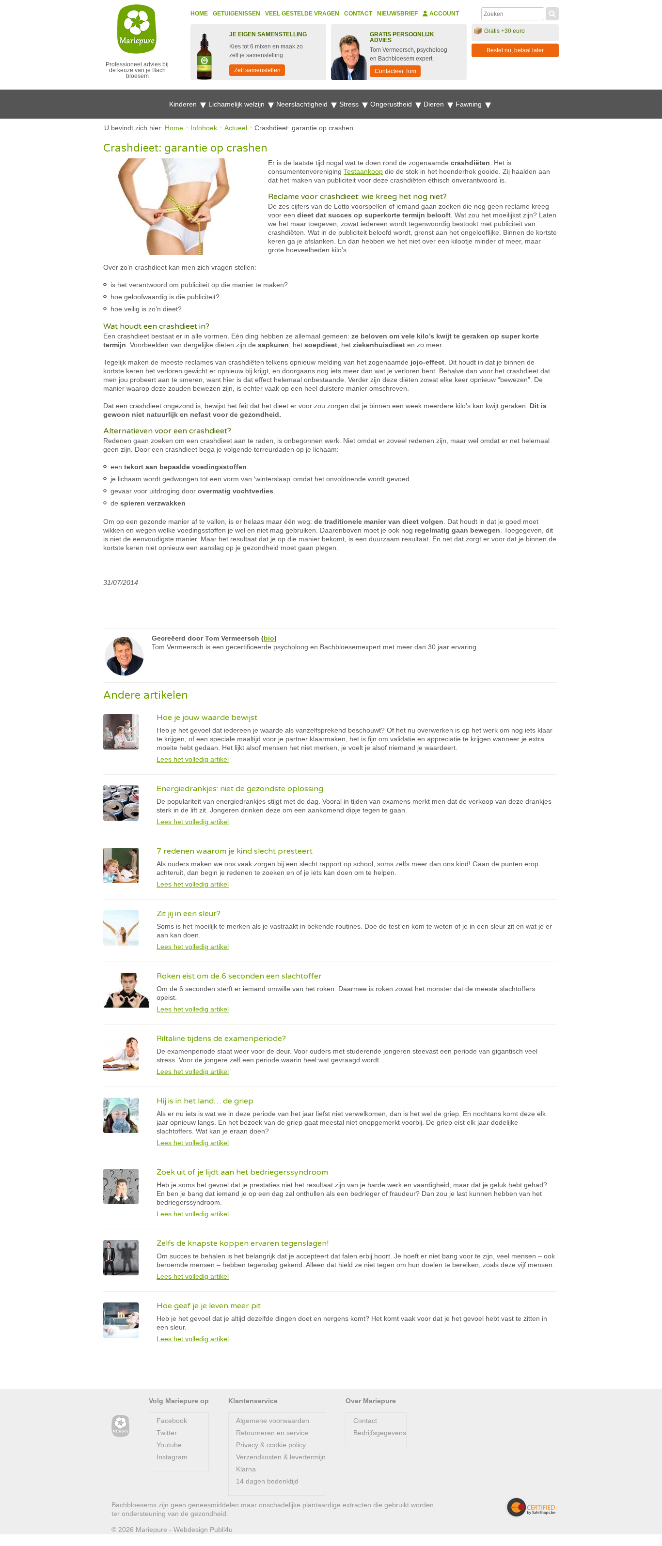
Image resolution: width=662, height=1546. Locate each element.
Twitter (167, 1433)
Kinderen (184, 104)
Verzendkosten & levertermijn (281, 1457)
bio (269, 638)
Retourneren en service (272, 1433)
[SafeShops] (530, 1507)
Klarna (246, 1469)
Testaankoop (363, 171)
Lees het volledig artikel (193, 759)
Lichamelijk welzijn (237, 104)
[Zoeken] (552, 12)
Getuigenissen (236, 13)
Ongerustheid (392, 104)
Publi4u (221, 1529)
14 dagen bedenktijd (267, 1481)
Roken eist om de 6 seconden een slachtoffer (239, 976)
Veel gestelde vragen (302, 13)
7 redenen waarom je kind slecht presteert (235, 851)
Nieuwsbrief (397, 13)
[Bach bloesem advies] (120, 1426)
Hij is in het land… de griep (205, 1101)
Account (443, 13)
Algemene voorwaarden (272, 1420)
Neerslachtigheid (303, 104)
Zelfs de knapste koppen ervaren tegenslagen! (243, 1243)
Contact (358, 13)
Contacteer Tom (395, 71)
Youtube (169, 1445)
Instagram (172, 1457)
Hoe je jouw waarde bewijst (207, 717)
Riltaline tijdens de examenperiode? (221, 1038)
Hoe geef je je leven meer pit (209, 1306)
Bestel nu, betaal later (515, 50)
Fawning (470, 104)
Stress (350, 104)
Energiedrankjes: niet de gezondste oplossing (240, 789)
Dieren (435, 104)
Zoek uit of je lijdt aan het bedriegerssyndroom (242, 1172)
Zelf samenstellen (257, 70)
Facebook (172, 1420)
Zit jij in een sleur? (189, 913)
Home (199, 13)
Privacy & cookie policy (271, 1445)
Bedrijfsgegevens (379, 1433)
